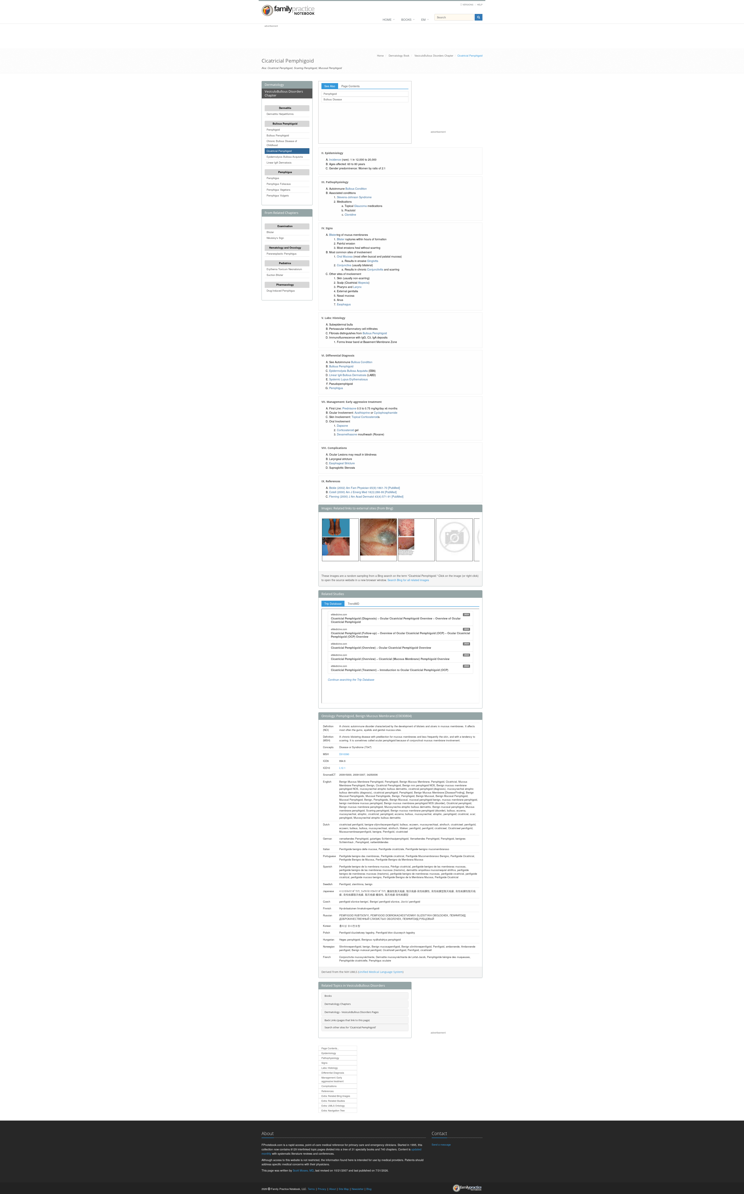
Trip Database (333, 604)
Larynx (357, 287)
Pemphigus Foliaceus (279, 184)
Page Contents (350, 86)
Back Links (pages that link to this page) (347, 1020)
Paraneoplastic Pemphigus (282, 253)
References (327, 1091)
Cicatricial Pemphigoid (279, 151)
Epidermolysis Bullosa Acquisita (285, 157)
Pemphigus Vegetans (278, 189)
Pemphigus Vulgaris (278, 195)
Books (406, 19)
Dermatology (274, 85)
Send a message (441, 1144)
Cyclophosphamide (385, 412)
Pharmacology (285, 284)
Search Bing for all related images (408, 580)
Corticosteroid (345, 430)
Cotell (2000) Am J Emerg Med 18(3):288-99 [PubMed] (363, 492)
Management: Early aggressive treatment (332, 1079)
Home (387, 19)
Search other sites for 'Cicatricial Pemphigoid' (350, 1027)
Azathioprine (362, 412)
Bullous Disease (333, 99)
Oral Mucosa (345, 256)
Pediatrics (285, 263)
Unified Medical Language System (381, 972)
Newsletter (357, 1189)
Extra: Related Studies (333, 1100)
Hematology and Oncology (285, 247)
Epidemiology (328, 1053)
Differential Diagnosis (332, 1072)
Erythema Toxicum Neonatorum (284, 269)
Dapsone (342, 425)
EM (423, 19)
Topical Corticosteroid (365, 417)
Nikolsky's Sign (275, 238)
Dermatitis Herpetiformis (280, 114)
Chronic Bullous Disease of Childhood (282, 143)
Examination (285, 226)
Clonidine (350, 214)
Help (479, 4)
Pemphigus (285, 172)
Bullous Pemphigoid (285, 123)
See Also (329, 86)
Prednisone (349, 408)
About (332, 1189)
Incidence (335, 159)
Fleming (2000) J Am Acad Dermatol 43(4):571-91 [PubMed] (366, 496)
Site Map (344, 1189)
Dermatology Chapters (338, 1004)
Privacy (322, 1189)
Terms (311, 1189)
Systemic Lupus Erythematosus (348, 379)
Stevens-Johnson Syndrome (354, 197)
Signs (324, 1062)
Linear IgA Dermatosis (279, 162)
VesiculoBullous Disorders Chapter (433, 55)
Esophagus (344, 304)
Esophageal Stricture (342, 463)
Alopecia (363, 282)
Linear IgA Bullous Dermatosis (347, 375)
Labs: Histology (329, 1067)
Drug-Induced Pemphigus (281, 290)
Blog (368, 1189)
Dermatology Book (399, 55)
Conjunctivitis (375, 269)
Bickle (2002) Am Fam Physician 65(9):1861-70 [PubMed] (364, 488)
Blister (270, 232)
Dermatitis (285, 108)
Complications (329, 1086)
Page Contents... (330, 1048)
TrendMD (353, 604)
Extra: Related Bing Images (335, 1096)
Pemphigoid (273, 129)
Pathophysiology (330, 1058)
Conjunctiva (344, 265)
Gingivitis (372, 261)
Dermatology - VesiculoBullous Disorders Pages (352, 1012)
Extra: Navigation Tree (333, 1110)
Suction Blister (275, 275)
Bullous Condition (356, 188)
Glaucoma (360, 206)
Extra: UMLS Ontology (333, 1105)
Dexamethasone (347, 434)
